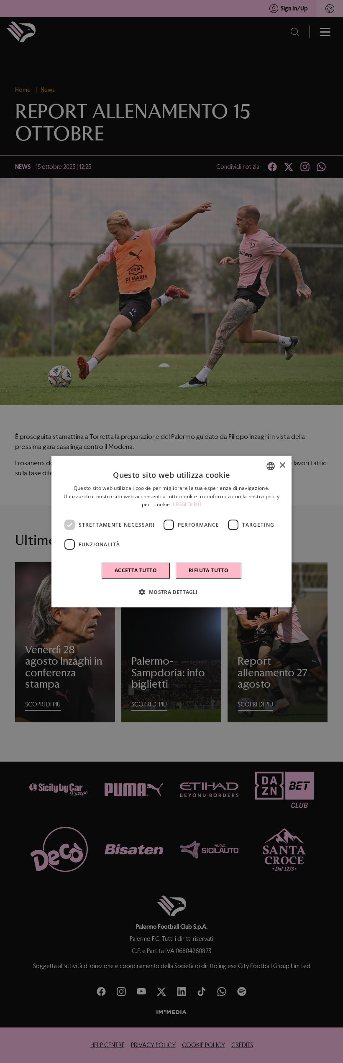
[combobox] (270, 466)
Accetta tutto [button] (136, 570)
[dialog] (171, 532)
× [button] (282, 465)
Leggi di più (187, 505)
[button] (171, 592)
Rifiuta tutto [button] (208, 570)
